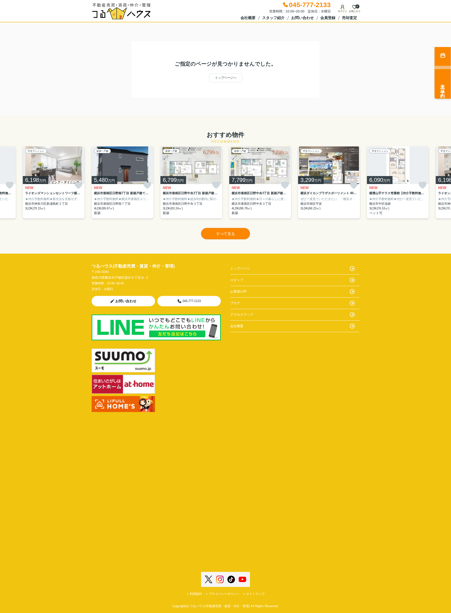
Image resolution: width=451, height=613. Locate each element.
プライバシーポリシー (224, 594)
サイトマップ (255, 594)
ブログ (235, 303)
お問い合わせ (302, 18)
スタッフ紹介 (273, 18)
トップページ (240, 268)
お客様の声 (238, 291)
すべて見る (225, 234)
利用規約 (196, 594)
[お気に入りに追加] (9, 185)
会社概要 (248, 18)
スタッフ (236, 280)
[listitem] (122, 182)
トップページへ (225, 77)
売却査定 (349, 18)
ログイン (342, 11)
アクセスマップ (241, 314)
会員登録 (327, 18)
